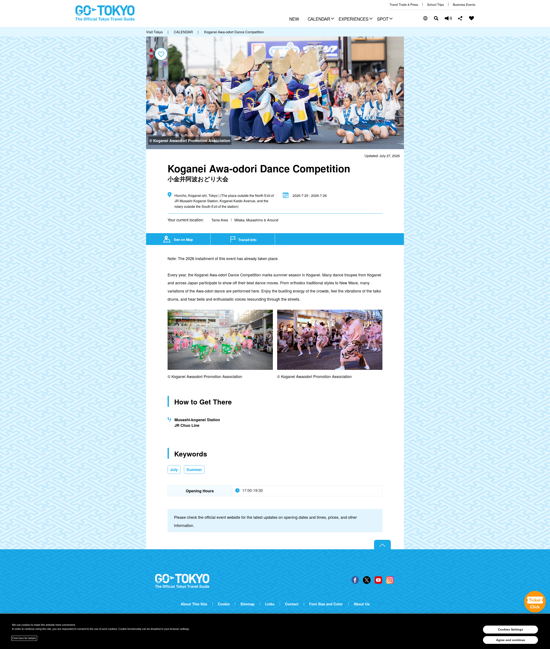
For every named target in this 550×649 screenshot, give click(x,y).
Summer (194, 469)
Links (269, 604)
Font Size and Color (326, 604)
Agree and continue (510, 640)
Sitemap (247, 604)
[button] (320, 19)
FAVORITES (471, 18)
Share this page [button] (460, 18)
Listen (448, 18)
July (174, 469)
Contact (291, 604)
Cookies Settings (510, 629)
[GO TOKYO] (182, 581)
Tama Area (219, 219)
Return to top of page (382, 545)
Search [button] (436, 18)
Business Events (464, 5)
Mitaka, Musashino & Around (256, 219)
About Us (362, 604)
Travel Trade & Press (404, 5)
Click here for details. (24, 638)
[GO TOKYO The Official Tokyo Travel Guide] (105, 13)
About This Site (194, 604)
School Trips (435, 5)
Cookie (224, 604)
